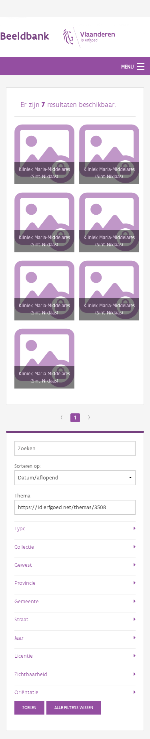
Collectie (24, 546)
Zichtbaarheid (30, 674)
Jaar (19, 637)
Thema (22, 495)
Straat (21, 619)
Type (20, 528)
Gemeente (26, 601)
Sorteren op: (27, 466)
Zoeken (29, 707)
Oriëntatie (26, 692)
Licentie (23, 655)
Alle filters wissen (73, 707)
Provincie (25, 582)
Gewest (23, 564)
